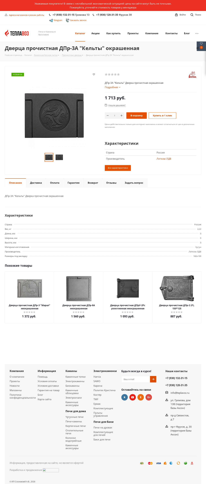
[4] (115, 74)
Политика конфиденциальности (23, 396)
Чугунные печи (75, 416)
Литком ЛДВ (164, 158)
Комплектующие (103, 408)
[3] (112, 74)
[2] (109, 74)
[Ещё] (197, 33)
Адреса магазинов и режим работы (26, 15)
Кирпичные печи (76, 425)
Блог (40, 394)
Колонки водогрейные (73, 439)
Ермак (97, 403)
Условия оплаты (47, 381)
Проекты (15, 381)
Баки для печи (102, 439)
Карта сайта (44, 399)
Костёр (97, 394)
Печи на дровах (103, 427)
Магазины (16, 390)
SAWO (97, 381)
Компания (17, 371)
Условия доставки (48, 385)
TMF (96, 399)
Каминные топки (76, 376)
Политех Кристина (104, 390)
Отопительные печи (74, 432)
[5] (118, 74)
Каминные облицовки (72, 392)
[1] (106, 74)
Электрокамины (75, 381)
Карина (98, 385)
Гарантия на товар (49, 390)
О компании (17, 376)
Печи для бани (104, 422)
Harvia (97, 376)
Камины (71, 371)
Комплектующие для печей (103, 433)
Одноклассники (140, 397)
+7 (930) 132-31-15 (64, 14)
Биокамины (73, 385)
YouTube (132, 397)
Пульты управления (101, 414)
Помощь (43, 376)
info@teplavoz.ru (180, 392)
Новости (15, 385)
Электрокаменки (105, 371)
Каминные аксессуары (72, 404)
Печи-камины (74, 421)
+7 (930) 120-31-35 (107, 14)
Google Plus (148, 397)
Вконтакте (124, 397)
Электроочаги (74, 397)
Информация (47, 371)
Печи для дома (76, 411)
